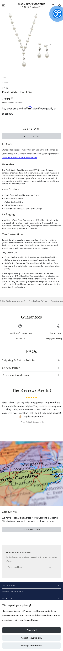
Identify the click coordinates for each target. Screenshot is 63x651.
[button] (53, 5)
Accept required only (31, 638)
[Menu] (3, 5)
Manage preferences (31, 645)
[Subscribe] (50, 567)
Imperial (5, 83)
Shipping (4, 102)
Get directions (31, 529)
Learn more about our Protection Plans (19, 157)
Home (4, 77)
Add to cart (31, 129)
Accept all (32, 630)
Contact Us (20, 338)
